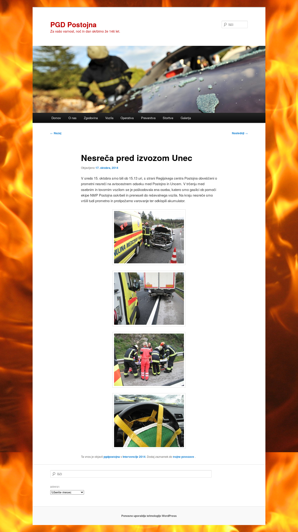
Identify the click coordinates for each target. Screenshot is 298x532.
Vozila (109, 118)
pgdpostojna (112, 457)
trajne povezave (183, 457)
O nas (72, 118)
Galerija (186, 118)
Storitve (168, 118)
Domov (56, 118)
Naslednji (240, 133)
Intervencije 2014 (134, 457)
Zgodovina (91, 118)
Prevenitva (148, 118)
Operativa (127, 118)
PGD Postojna (73, 24)
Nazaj (55, 133)
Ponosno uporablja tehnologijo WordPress (149, 516)
